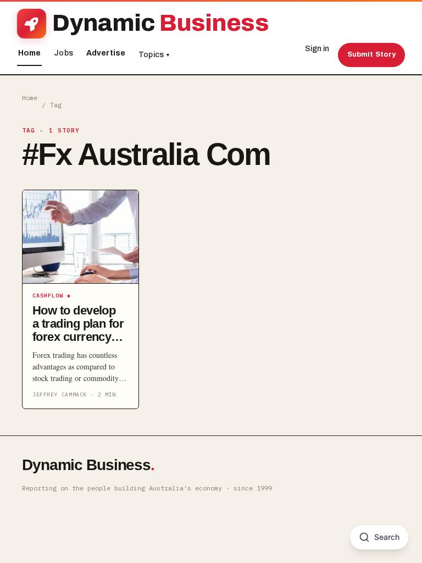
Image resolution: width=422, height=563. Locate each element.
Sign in (317, 49)
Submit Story (371, 54)
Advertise (105, 53)
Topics (153, 55)
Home (29, 53)
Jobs (63, 53)
